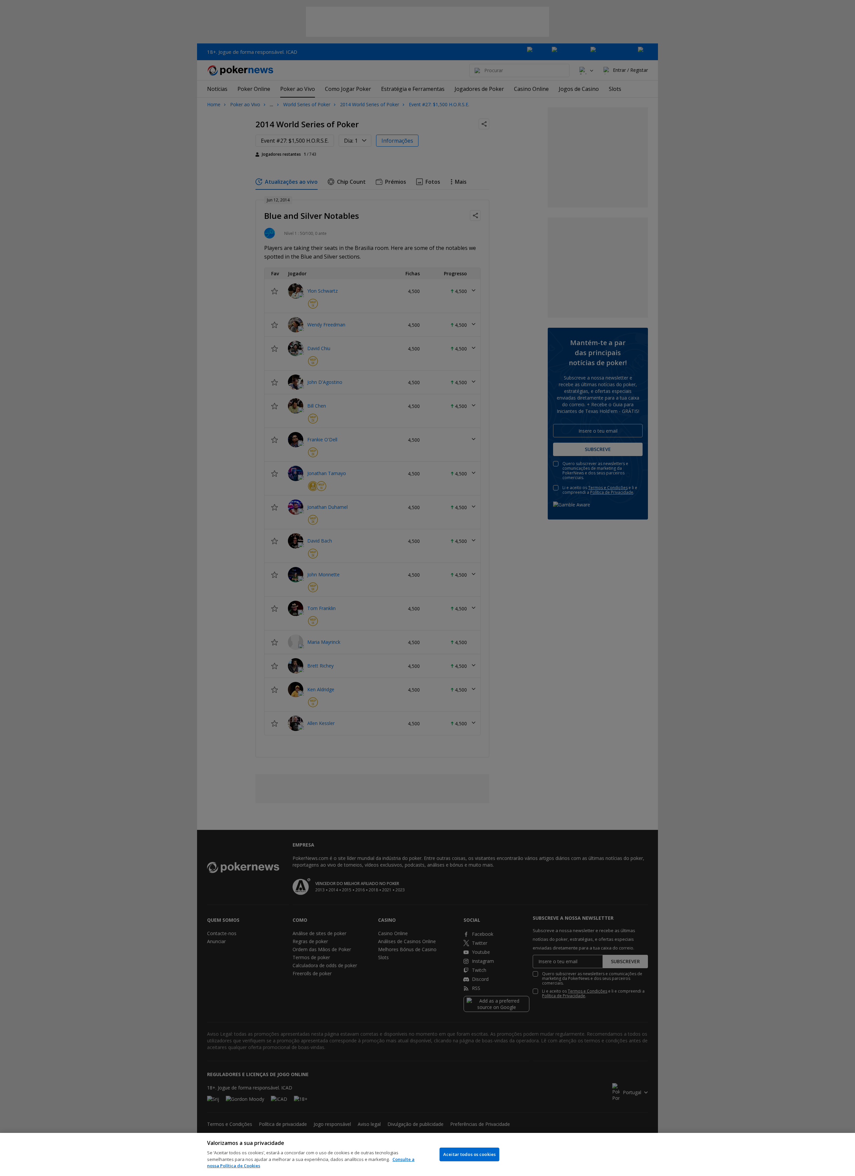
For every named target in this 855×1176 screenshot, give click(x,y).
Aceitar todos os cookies (469, 1154)
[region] (427, 1154)
